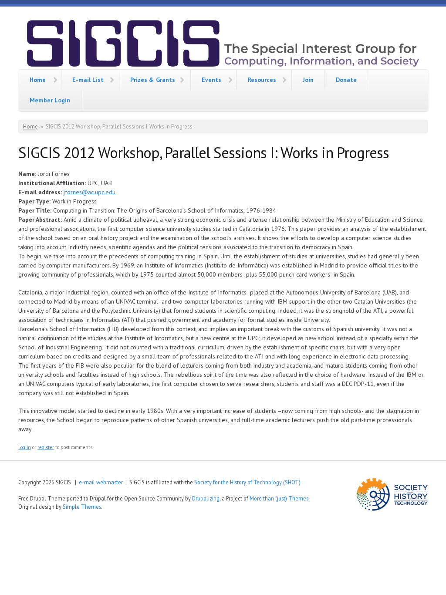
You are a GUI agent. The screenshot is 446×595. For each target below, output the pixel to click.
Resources (262, 80)
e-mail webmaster (101, 482)
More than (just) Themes (279, 498)
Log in (24, 447)
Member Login (50, 100)
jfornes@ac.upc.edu (89, 192)
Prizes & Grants (152, 80)
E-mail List (88, 80)
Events (211, 80)
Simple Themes (82, 506)
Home (38, 80)
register (45, 447)
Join (308, 80)
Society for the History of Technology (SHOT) (247, 482)
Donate (346, 80)
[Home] (223, 44)
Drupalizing (206, 498)
